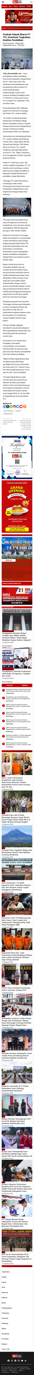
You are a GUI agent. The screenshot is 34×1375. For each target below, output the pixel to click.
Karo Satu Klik (18, 1367)
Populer (9, 685)
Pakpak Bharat (7, 45)
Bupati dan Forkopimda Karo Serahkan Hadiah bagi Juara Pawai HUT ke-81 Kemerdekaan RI (17, 1154)
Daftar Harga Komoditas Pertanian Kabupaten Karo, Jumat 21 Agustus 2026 (15, 600)
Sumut (14, 45)
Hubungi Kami (5, 1372)
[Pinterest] (15, 1360)
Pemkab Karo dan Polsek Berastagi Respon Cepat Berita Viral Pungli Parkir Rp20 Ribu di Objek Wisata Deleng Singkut (18, 698)
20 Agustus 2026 (7, 1027)
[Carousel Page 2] (15, 602)
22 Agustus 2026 (8, 642)
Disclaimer (4, 1370)
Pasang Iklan (14, 1372)
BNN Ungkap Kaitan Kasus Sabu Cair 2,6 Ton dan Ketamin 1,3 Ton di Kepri (16, 565)
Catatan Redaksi (8, 631)
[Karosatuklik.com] (17, 2)
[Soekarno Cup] (19, 16)
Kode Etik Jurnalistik (24, 1369)
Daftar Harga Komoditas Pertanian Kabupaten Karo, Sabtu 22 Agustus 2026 (18, 728)
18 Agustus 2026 (8, 678)
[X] (7, 406)
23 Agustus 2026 (7, 962)
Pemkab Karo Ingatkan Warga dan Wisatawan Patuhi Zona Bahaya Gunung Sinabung (17, 852)
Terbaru (25, 685)
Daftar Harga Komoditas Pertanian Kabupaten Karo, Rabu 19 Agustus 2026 (18, 705)
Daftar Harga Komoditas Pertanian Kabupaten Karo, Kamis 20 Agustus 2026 (18, 713)
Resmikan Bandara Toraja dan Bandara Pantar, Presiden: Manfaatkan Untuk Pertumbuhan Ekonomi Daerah (25, 424)
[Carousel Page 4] (19, 602)
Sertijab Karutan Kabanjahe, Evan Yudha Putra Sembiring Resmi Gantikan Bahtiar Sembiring (17, 1055)
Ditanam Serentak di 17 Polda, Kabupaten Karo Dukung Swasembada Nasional (18, 736)
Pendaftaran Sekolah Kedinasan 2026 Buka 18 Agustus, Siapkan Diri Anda (16, 673)
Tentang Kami (13, 1370)
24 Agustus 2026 (7, 570)
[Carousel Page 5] (21, 602)
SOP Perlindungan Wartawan (9, 1369)
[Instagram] (14, 406)
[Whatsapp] (11, 406)
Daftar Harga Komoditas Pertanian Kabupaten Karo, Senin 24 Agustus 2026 (18, 720)
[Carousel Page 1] (12, 602)
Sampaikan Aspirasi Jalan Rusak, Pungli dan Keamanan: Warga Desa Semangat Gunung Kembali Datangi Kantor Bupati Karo (18, 690)
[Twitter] (12, 1360)
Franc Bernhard (8, 411)
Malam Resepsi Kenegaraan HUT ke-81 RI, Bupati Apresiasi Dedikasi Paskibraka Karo (16, 1121)
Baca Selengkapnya (7, 580)
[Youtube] (21, 406)
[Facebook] (4, 406)
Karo (3, 776)
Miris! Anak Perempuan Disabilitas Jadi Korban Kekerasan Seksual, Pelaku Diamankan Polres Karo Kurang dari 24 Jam (16, 782)
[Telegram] (17, 406)
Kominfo (18, 411)
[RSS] (25, 1360)
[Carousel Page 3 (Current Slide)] (17, 602)
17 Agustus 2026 (7, 1228)
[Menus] (2, 2)
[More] (25, 406)
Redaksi (21, 1370)
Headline (8, 560)
